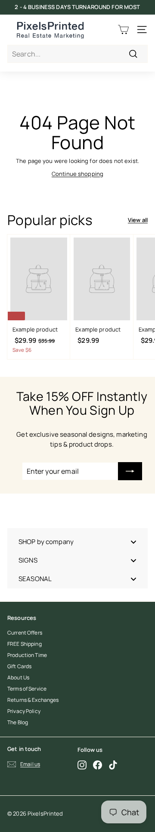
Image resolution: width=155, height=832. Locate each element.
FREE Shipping (24, 643)
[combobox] (77, 54)
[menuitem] (77, 541)
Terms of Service (26, 688)
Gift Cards (19, 666)
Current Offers (24, 632)
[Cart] (123, 29)
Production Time (27, 655)
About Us (18, 677)
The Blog (17, 722)
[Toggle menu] (133, 541)
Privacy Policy (23, 711)
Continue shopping (77, 174)
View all (138, 220)
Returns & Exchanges (33, 700)
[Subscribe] (130, 471)
